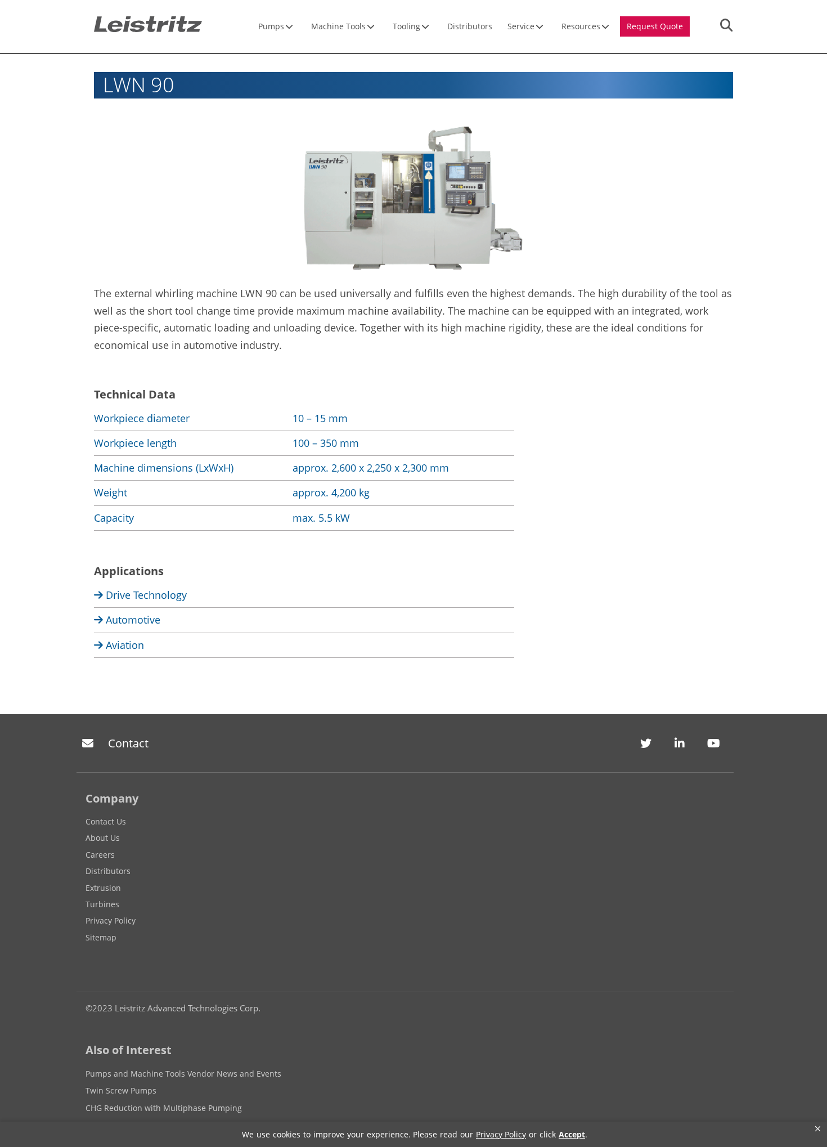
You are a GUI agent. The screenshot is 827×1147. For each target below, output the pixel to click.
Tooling (406, 26)
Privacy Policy (111, 920)
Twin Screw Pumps (121, 1090)
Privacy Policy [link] (501, 1134)
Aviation (123, 645)
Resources (580, 26)
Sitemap (101, 937)
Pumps (271, 26)
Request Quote (655, 26)
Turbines (102, 904)
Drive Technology (145, 595)
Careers (100, 854)
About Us (103, 837)
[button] (817, 1129)
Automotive (131, 619)
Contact (128, 743)
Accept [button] (572, 1134)
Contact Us (106, 821)
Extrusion (103, 887)
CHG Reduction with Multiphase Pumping (164, 1108)
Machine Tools (338, 26)
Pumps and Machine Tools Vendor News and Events (183, 1073)
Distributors (469, 26)
